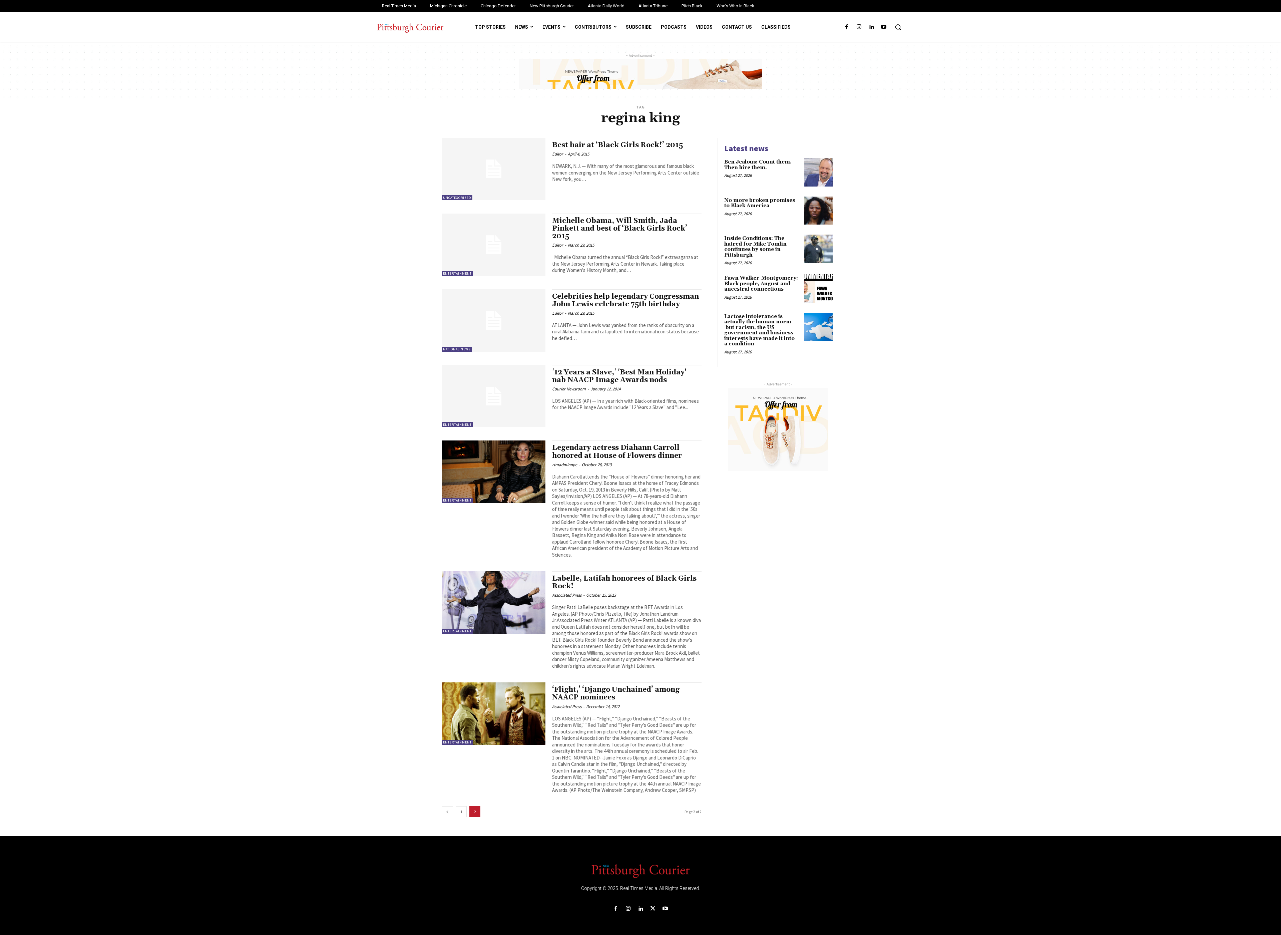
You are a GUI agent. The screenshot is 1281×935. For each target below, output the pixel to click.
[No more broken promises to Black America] (818, 211)
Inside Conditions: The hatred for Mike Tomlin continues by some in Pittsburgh (755, 246)
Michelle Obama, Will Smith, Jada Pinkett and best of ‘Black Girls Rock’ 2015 (619, 229)
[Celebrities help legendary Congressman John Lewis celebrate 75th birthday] (493, 320)
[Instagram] (858, 27)
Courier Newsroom (569, 389)
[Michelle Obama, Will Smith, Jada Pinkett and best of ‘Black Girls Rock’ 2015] (493, 245)
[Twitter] (653, 908)
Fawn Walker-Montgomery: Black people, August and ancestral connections (761, 283)
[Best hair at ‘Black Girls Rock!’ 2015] (493, 169)
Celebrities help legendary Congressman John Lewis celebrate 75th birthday (625, 300)
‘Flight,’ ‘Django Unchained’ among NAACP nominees (616, 693)
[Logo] (640, 870)
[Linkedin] (871, 27)
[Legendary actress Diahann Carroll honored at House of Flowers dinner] (493, 471)
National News (456, 349)
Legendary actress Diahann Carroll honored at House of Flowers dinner (617, 451)
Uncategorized (457, 198)
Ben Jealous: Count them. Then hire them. (758, 165)
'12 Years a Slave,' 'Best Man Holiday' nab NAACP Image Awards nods (619, 376)
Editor (557, 154)
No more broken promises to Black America (759, 203)
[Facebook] (846, 27)
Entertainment (457, 273)
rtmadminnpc (564, 465)
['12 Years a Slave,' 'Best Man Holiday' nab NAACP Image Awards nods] (493, 396)
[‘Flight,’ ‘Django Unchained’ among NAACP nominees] (493, 713)
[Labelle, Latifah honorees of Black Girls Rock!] (493, 602)
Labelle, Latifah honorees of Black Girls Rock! (624, 582)
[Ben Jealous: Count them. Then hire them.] (818, 172)
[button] (898, 27)
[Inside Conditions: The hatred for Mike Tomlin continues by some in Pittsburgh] (818, 249)
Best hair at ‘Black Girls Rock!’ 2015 (617, 145)
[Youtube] (883, 27)
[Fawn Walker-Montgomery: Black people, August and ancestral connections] (818, 288)
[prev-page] (447, 811)
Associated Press (566, 595)
